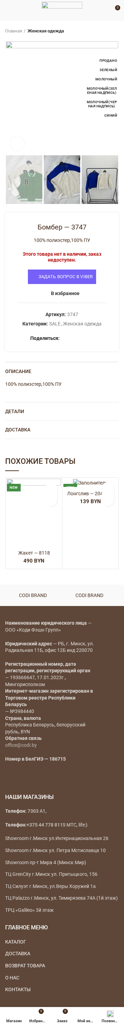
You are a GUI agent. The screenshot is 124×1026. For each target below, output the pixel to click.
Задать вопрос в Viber (66, 276)
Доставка (17, 429)
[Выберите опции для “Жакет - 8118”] (51, 500)
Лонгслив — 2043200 (90, 493)
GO (104, 10)
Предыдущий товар (101, 31)
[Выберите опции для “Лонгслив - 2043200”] (108, 500)
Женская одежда (46, 30)
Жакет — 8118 (34, 553)
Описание (18, 371)
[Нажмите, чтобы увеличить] (17, 143)
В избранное (65, 293)
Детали (14, 411)
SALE (55, 323)
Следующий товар (115, 31)
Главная (13, 30)
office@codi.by (21, 745)
